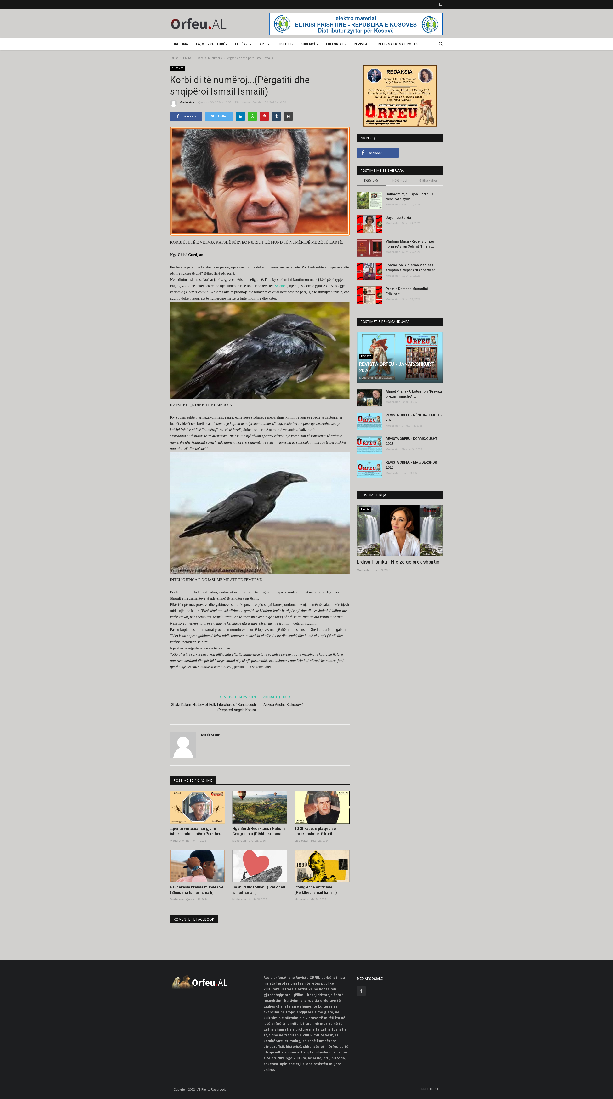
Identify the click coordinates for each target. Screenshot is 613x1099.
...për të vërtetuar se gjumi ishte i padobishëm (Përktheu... (197, 831)
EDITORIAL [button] (335, 44)
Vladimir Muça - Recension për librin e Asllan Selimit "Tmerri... (410, 243)
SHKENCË (187, 58)
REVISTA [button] (361, 44)
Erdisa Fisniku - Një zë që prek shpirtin (398, 562)
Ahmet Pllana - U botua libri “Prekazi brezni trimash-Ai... (414, 393)
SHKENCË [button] (308, 44)
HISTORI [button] (284, 44)
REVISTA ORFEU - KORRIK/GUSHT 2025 (411, 441)
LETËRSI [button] (242, 44)
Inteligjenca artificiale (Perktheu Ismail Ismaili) (316, 890)
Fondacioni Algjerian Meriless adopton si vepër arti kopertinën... (412, 267)
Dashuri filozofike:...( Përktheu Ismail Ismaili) (258, 890)
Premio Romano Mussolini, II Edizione (408, 291)
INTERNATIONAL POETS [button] (398, 44)
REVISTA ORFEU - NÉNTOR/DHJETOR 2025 (414, 417)
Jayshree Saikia (398, 218)
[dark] (440, 4)
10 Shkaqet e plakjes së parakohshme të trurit (315, 831)
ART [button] (263, 44)
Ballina (181, 44)
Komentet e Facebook (194, 919)
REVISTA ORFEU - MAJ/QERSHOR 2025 (411, 465)
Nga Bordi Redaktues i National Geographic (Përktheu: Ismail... (259, 831)
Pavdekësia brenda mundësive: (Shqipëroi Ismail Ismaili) (197, 890)
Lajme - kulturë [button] (210, 44)
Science (280, 286)
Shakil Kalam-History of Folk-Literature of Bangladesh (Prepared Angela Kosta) (213, 707)
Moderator (187, 102)
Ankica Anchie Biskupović (283, 704)
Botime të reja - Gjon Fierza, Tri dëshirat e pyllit (410, 196)
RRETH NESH (430, 1089)
